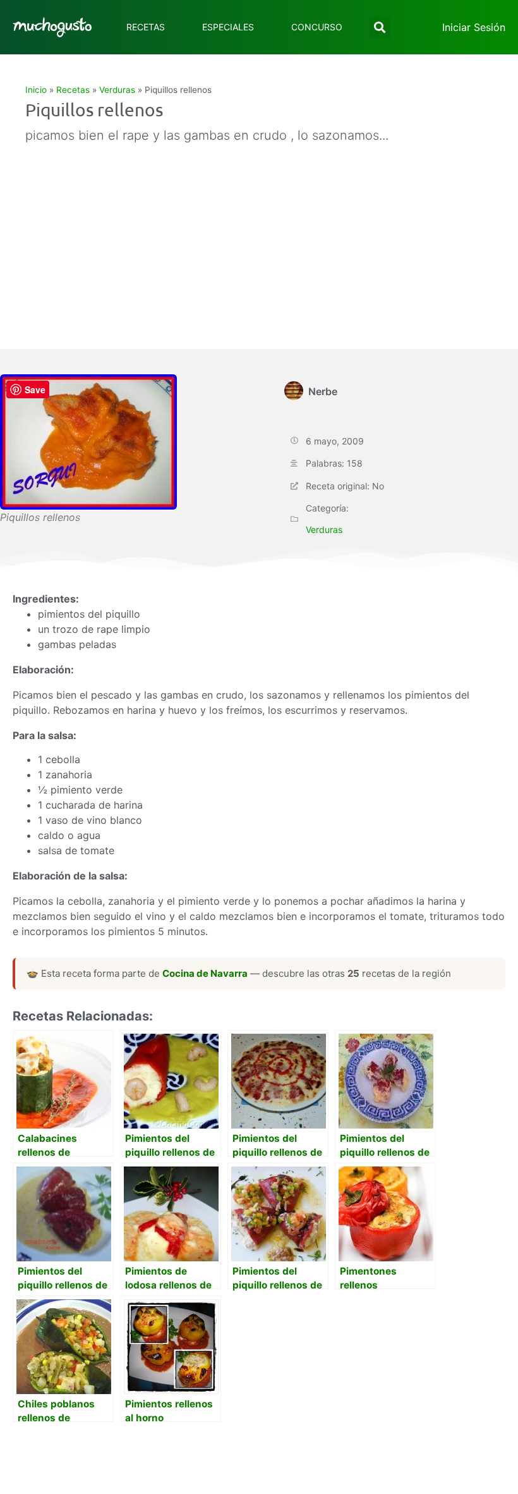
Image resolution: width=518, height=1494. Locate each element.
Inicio (36, 90)
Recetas (145, 26)
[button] (380, 27)
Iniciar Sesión (473, 27)
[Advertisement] (245, 241)
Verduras (117, 90)
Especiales (228, 26)
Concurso (316, 26)
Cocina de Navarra (205, 973)
